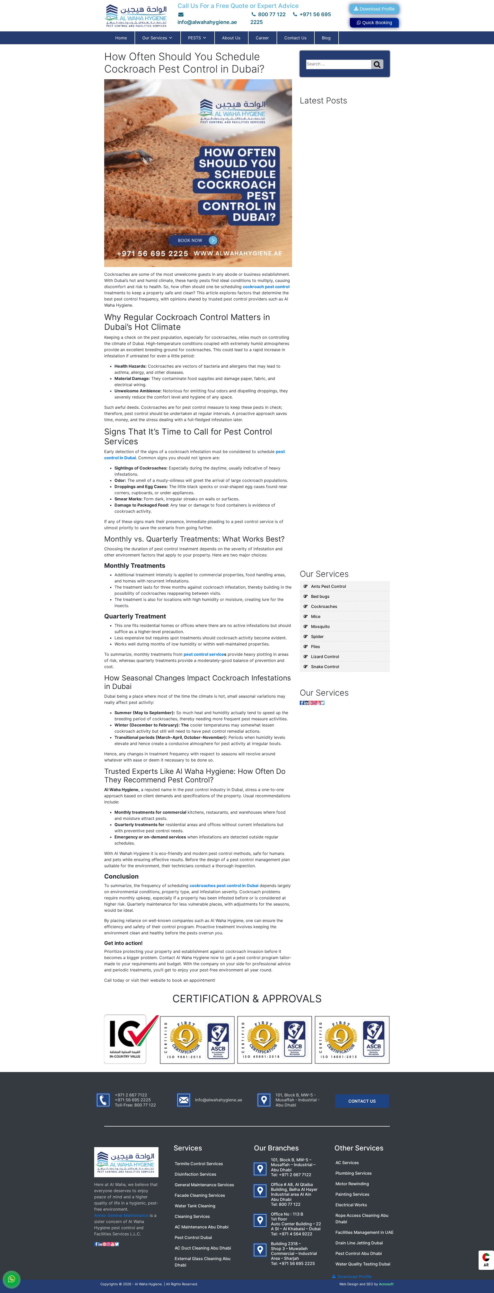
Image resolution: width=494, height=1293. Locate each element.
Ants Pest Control (328, 586)
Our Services (154, 37)
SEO (369, 1284)
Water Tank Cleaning (195, 1205)
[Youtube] (318, 703)
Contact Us (295, 37)
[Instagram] (314, 703)
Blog (326, 37)
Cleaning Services (192, 1216)
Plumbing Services (354, 1173)
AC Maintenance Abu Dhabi (201, 1226)
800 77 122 (271, 14)
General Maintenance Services (204, 1184)
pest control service (204, 654)
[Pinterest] (310, 703)
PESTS (194, 37)
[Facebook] (302, 703)
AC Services (347, 1162)
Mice (315, 616)
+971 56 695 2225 (297, 1263)
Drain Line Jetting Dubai (359, 1242)
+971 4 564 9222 (295, 1233)
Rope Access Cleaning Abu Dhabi (362, 1218)
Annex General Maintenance (121, 1215)
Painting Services (352, 1194)
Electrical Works (351, 1204)
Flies (315, 646)
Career (262, 37)
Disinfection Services (195, 1174)
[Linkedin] (306, 703)
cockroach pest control (266, 286)
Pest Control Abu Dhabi (359, 1253)
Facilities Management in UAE (365, 1232)
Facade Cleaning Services (200, 1195)
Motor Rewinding (352, 1183)
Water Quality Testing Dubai (363, 1264)
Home (121, 37)
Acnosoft (386, 1284)
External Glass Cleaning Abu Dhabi (203, 1262)
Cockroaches (324, 606)
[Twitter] (322, 703)
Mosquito (320, 626)
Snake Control (325, 666)
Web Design (348, 1284)
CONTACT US (362, 1101)
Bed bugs (320, 596)
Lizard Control (325, 656)
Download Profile (377, 9)
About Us (231, 37)
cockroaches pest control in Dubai (224, 885)
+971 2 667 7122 (295, 1174)
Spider (317, 636)
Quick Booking (377, 22)
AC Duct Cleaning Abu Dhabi (203, 1248)
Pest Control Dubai (193, 1237)
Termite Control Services (199, 1163)
